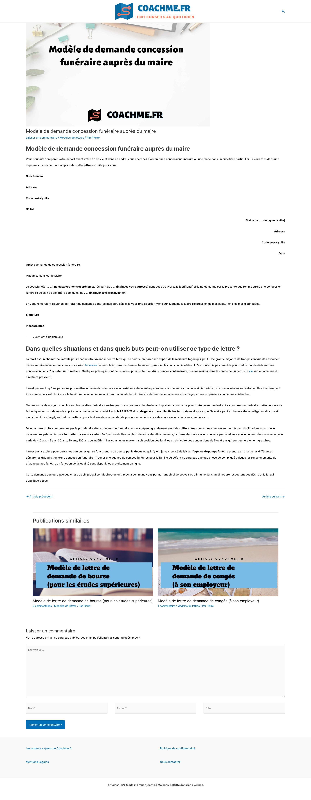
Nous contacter (170, 762)
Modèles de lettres (72, 137)
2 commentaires (42, 605)
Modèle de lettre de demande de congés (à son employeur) (208, 601)
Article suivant (273, 496)
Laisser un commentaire (41, 137)
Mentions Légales (37, 762)
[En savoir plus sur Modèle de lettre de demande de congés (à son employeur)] (218, 562)
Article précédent (39, 496)
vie (251, 371)
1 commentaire (166, 605)
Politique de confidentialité (177, 748)
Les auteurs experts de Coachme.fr (49, 748)
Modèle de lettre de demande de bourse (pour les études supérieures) (93, 601)
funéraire (91, 365)
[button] (283, 11)
